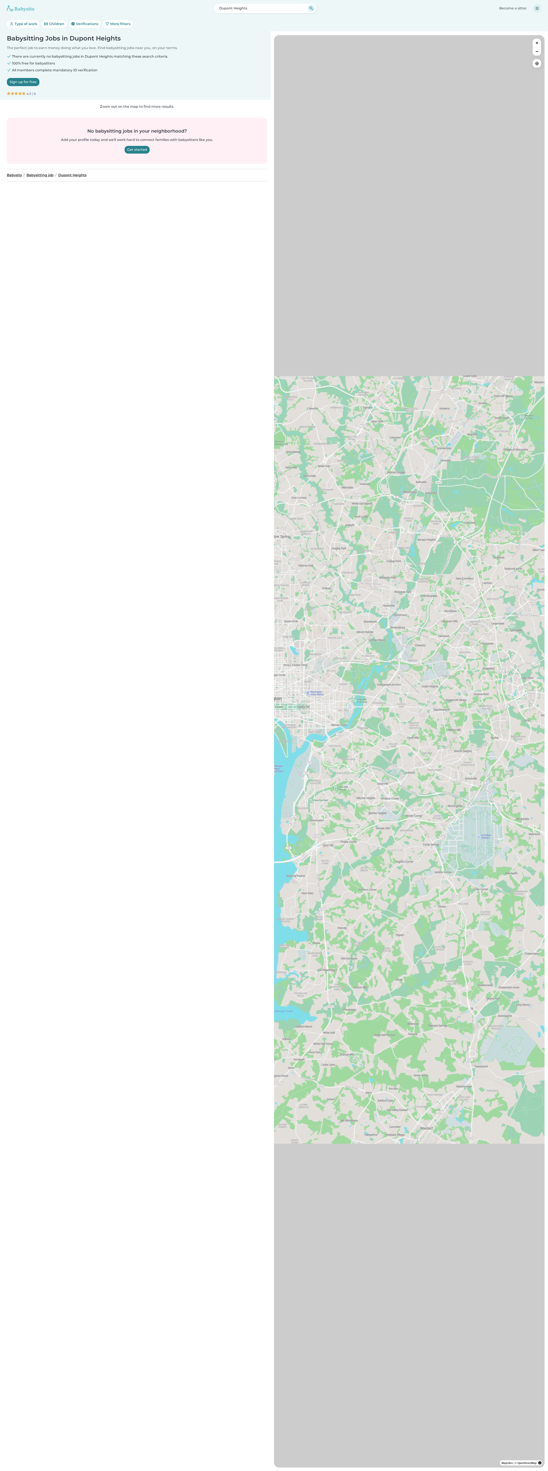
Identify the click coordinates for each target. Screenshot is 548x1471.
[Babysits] (20, 8)
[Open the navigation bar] (537, 8)
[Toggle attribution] (539, 1462)
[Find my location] (537, 63)
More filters (119, 24)
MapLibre (507, 1463)
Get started (137, 150)
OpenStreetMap (526, 1463)
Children (56, 24)
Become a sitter (513, 8)
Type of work (25, 24)
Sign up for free (23, 82)
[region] (409, 751)
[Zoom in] (537, 43)
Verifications (86, 24)
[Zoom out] (537, 51)
